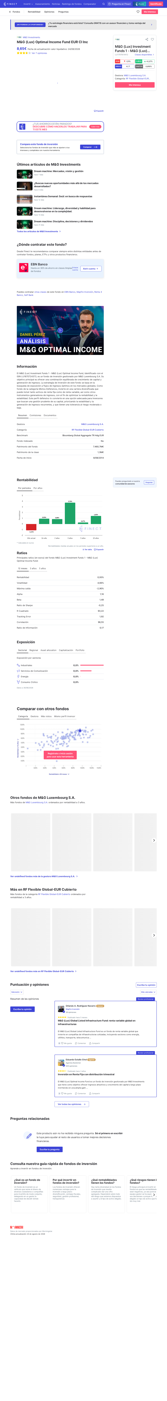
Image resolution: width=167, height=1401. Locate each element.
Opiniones (49, 11)
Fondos (16, 11)
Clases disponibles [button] (143, 54)
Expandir (100, 111)
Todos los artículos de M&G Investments (37, 231)
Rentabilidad (34, 11)
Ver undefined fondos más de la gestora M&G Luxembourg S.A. (42, 876)
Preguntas (63, 11)
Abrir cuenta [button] (89, 268)
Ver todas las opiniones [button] (69, 1104)
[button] (90, 147)
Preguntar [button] (149, 482)
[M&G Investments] (117, 39)
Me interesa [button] (150, 11)
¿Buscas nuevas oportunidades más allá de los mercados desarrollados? (66, 185)
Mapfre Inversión (73, 1009)
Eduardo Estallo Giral (76, 1059)
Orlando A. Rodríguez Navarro (81, 1006)
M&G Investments (31, 37)
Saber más (95, 127)
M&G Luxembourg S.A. (92, 424)
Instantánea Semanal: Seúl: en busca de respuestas (63, 196)
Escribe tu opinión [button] (146, 985)
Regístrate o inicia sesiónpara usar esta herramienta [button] (60, 755)
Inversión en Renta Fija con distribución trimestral (86, 1074)
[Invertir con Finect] (10, 4)
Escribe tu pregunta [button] (49, 1149)
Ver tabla (88, 550)
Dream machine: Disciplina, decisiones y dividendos (63, 221)
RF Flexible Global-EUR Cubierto (88, 429)
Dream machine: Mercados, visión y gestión (58, 171)
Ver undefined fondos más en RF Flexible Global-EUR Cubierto (42, 971)
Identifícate (156, 4)
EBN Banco (39, 264)
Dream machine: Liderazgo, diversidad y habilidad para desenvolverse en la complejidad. (65, 210)
